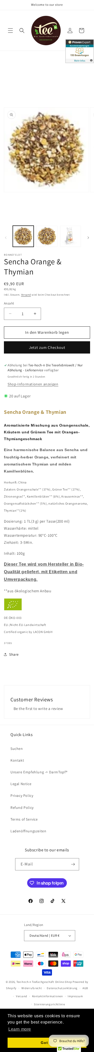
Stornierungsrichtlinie (49, 1004)
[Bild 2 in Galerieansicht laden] (46, 236)
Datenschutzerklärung (62, 988)
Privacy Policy (21, 795)
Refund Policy (22, 807)
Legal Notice (20, 783)
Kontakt (17, 760)
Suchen (16, 748)
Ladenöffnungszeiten (28, 831)
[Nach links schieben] (5, 237)
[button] (10, 30)
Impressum (75, 996)
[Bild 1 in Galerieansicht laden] (23, 236)
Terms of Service (24, 819)
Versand (26, 294)
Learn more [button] (19, 1029)
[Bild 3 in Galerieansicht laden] (70, 236)
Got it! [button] (47, 1043)
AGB (85, 988)
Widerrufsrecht (31, 988)
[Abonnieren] (73, 864)
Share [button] (14, 654)
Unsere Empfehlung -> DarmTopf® (39, 772)
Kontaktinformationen (47, 996)
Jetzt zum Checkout (47, 347)
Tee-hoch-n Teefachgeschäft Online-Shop (44, 982)
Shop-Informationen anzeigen (33, 384)
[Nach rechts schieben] (88, 237)
